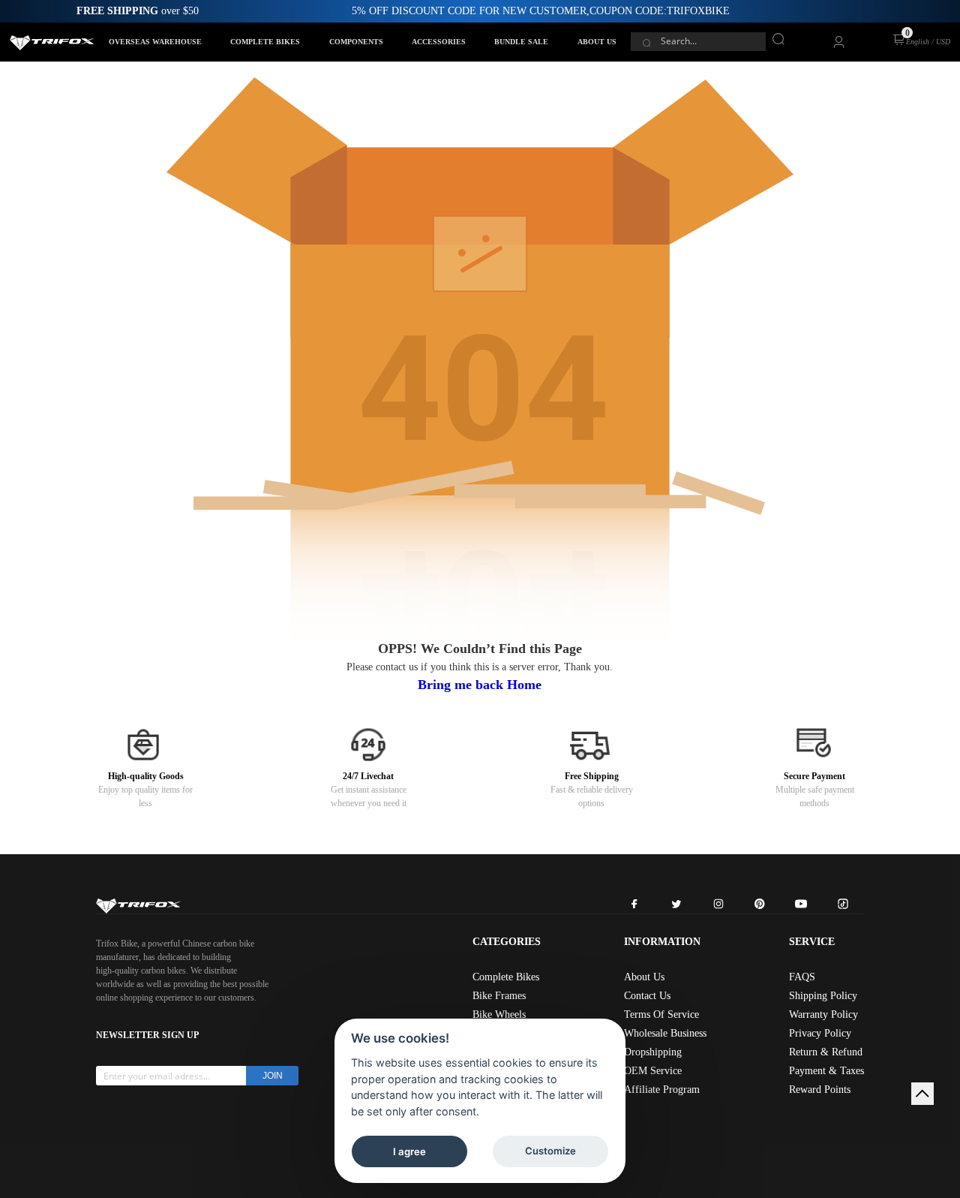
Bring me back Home (480, 684)
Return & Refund (825, 1052)
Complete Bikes (505, 977)
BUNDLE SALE (521, 42)
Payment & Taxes (826, 1070)
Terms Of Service (661, 1014)
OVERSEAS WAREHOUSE (155, 42)
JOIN (272, 1075)
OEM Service (653, 1070)
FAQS (802, 977)
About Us (644, 977)
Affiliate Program (662, 1089)
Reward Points (819, 1089)
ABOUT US (597, 42)
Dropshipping (653, 1052)
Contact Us (647, 995)
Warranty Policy (823, 1014)
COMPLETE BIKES (265, 42)
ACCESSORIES (439, 42)
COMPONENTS (356, 42)
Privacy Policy (820, 1033)
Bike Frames (499, 995)
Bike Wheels (499, 1014)
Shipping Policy (823, 995)
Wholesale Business (665, 1033)
